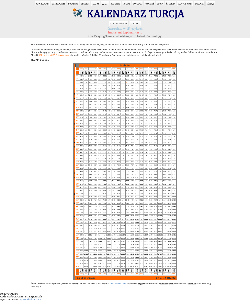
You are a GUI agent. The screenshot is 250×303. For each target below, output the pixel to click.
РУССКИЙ (149, 3)
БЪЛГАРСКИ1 (58, 3)
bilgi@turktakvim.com (30, 299)
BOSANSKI (73, 3)
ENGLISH (85, 3)
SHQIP (160, 3)
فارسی (95, 3)
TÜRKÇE (210, 3)
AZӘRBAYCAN (42, 3)
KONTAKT (135, 23)
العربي (105, 3)
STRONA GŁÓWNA (118, 23)
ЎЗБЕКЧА (170, 3)
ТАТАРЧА (199, 3)
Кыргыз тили (185, 3)
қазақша (115, 3)
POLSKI (126, 3)
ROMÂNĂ (137, 3)
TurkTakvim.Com (117, 283)
